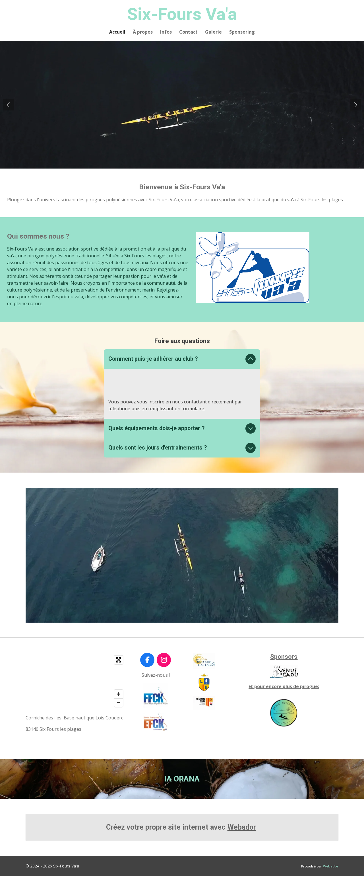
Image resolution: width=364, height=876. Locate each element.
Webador (242, 827)
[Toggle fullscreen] (118, 660)
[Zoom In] (118, 694)
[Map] (76, 681)
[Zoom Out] (118, 702)
